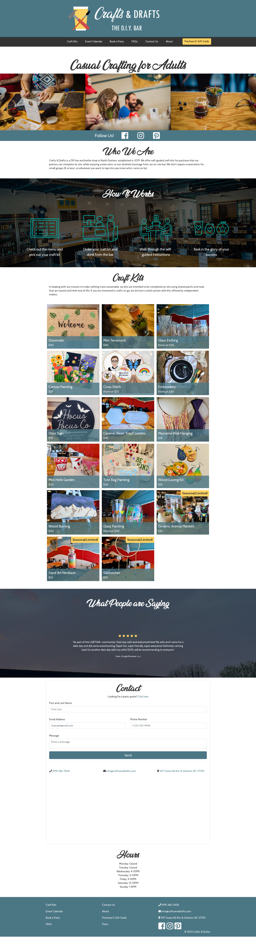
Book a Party (117, 41)
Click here (143, 696)
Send (128, 755)
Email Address (57, 719)
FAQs (135, 41)
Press (105, 924)
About (169, 41)
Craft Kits (72, 41)
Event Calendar (93, 41)
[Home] (128, 18)
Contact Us (151, 41)
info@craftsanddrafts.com (121, 770)
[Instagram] (140, 135)
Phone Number (138, 719)
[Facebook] (124, 135)
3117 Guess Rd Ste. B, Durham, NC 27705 (181, 770)
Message (54, 735)
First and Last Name (60, 703)
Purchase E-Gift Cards (197, 41)
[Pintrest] (156, 135)
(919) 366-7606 (61, 770)
